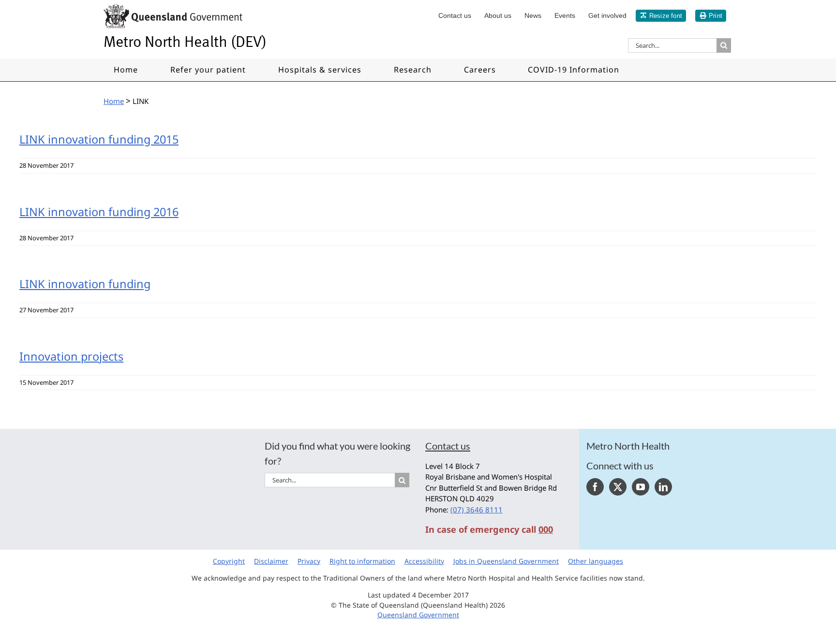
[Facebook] (595, 487)
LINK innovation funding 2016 (99, 211)
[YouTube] (640, 487)
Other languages (595, 561)
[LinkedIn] (663, 487)
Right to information (362, 561)
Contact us (447, 446)
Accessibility (424, 561)
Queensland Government (418, 614)
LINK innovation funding (84, 284)
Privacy (309, 561)
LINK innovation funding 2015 (99, 139)
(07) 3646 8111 (476, 509)
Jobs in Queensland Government (506, 561)
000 (545, 529)
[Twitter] (618, 487)
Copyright (229, 561)
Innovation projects (71, 356)
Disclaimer (271, 561)
